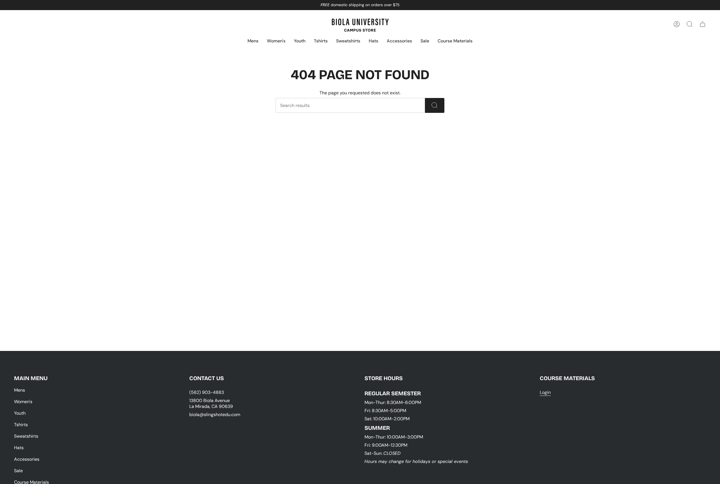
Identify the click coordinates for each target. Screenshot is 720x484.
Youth (20, 413)
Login (545, 392)
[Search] (434, 105)
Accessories (26, 459)
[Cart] (702, 24)
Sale (18, 471)
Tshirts (21, 425)
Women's (23, 402)
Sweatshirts (26, 436)
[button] (253, 41)
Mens (19, 390)
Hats (19, 448)
